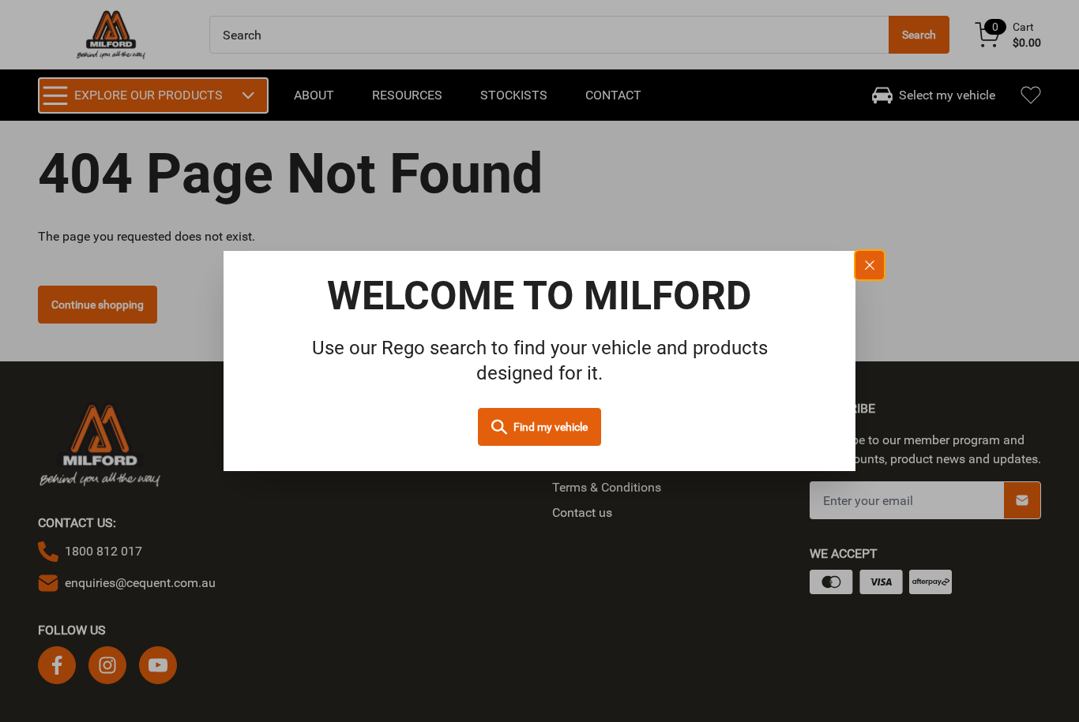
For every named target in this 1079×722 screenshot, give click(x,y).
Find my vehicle (550, 427)
